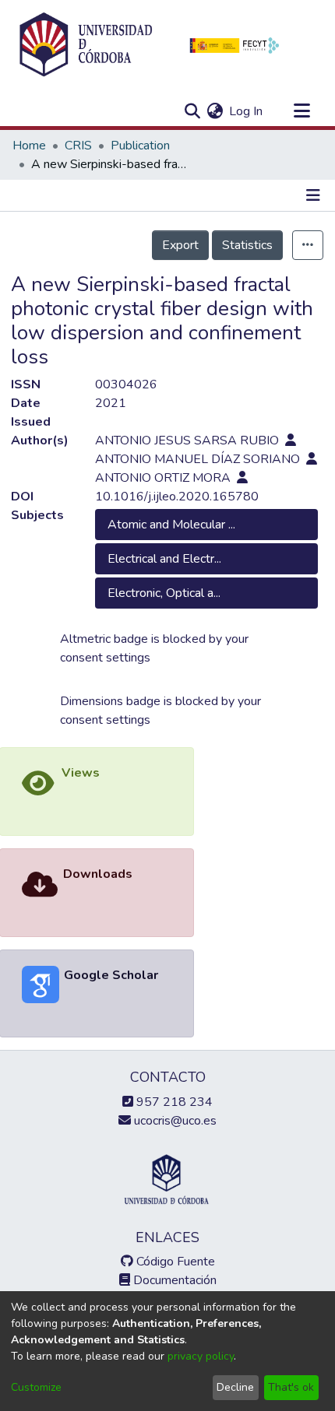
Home (29, 145)
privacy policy (201, 1356)
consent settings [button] (105, 657)
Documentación (173, 1280)
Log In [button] (246, 111)
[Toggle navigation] (301, 111)
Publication (140, 145)
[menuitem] (214, 111)
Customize (36, 1387)
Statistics (247, 245)
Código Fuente (174, 1261)
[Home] (86, 45)
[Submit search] (192, 111)
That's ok (291, 1387)
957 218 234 (173, 1102)
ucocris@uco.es (174, 1120)
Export (180, 245)
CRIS (78, 145)
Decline (235, 1387)
